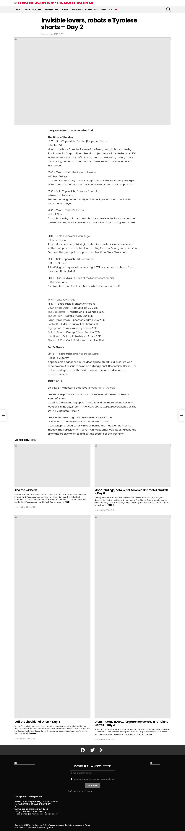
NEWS (19, 9)
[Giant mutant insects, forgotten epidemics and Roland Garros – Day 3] (133, 616)
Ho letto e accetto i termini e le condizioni (94, 779)
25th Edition (51, 9)
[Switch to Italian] (110, 10)
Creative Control (87, 191)
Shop (103, 9)
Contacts (91, 9)
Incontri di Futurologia (102, 387)
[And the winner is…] (52, 465)
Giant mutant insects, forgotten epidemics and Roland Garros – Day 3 (131, 723)
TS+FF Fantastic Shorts (61, 299)
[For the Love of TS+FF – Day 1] (3, 415)
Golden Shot (55, 332)
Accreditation (33, 9)
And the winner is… (26, 490)
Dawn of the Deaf (58, 307)
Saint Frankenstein (59, 320)
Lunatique (53, 336)
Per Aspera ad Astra (86, 354)
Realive (81, 141)
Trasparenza (20, 813)
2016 (33, 440)
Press (65, 9)
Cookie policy (51, 813)
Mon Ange (84, 236)
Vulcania (78, 210)
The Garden (55, 316)
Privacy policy (36, 813)
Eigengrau (54, 328)
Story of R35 (55, 340)
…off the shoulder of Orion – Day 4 (37, 722)
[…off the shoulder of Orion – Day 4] (52, 616)
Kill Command (85, 259)
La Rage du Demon (84, 172)
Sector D (53, 324)
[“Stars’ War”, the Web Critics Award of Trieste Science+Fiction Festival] (181, 415)
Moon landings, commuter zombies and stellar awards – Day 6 (131, 491)
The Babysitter (57, 312)
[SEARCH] (168, 9)
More (68, 502)
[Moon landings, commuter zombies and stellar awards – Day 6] (133, 465)
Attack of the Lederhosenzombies (94, 278)
